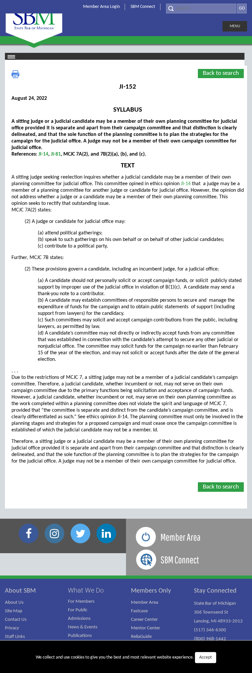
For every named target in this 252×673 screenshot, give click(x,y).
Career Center (144, 619)
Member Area (144, 602)
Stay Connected (215, 591)
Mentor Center (145, 628)
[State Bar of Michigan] (34, 22)
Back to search (221, 73)
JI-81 (56, 154)
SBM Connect (143, 6)
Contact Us (16, 619)
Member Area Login (101, 6)
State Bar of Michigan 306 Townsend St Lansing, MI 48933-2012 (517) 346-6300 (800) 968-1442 (218, 621)
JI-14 (43, 154)
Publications (80, 635)
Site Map (13, 611)
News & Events (82, 627)
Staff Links (15, 636)
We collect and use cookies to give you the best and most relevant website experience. (124, 657)
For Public (77, 610)
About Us (14, 602)
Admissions (79, 618)
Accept (205, 657)
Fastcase (139, 611)
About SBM (20, 591)
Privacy (12, 628)
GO (242, 8)
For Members (81, 601)
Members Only (151, 591)
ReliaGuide (141, 636)
